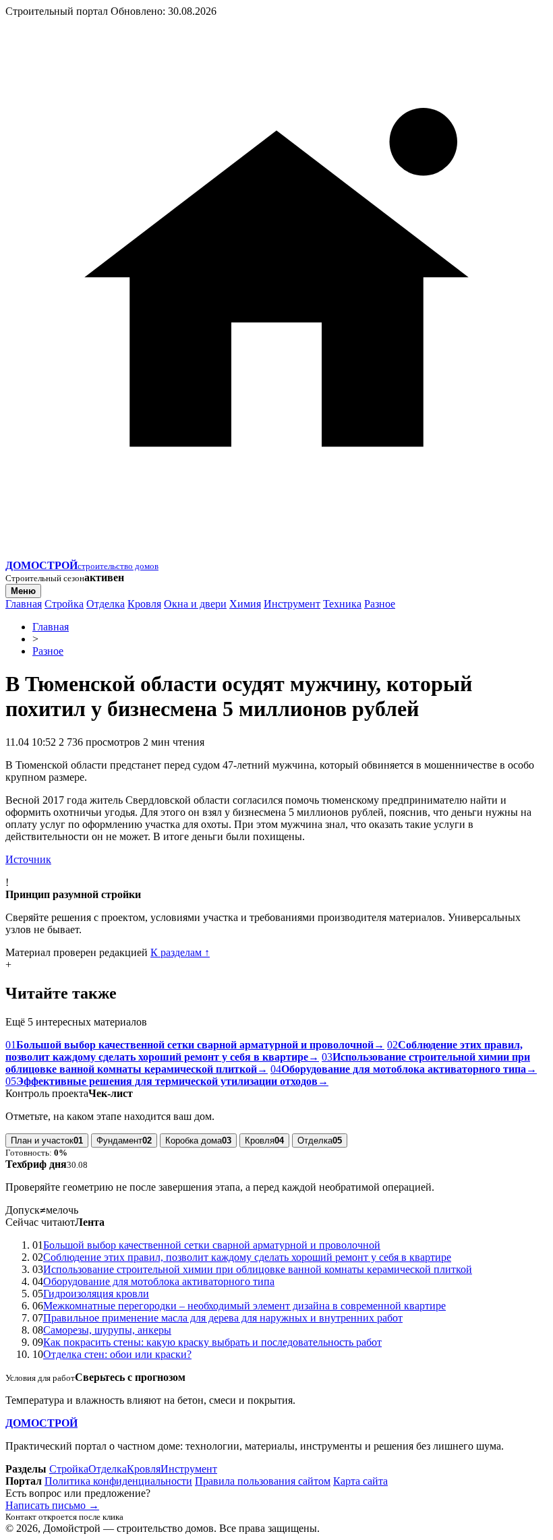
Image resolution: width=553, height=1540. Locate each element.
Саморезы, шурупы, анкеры (107, 1330)
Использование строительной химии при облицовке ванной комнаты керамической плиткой (257, 1269)
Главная (23, 604)
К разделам (180, 952)
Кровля (144, 604)
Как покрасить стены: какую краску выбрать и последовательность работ (212, 1342)
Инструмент (292, 604)
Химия (245, 604)
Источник (28, 859)
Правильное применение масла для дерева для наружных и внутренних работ (223, 1318)
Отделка (105, 604)
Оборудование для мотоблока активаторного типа (158, 1281)
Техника (342, 604)
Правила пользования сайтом (262, 1481)
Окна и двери (195, 604)
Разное (379, 604)
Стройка (64, 604)
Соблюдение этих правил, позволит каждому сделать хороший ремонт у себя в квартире (247, 1257)
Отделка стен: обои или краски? (117, 1354)
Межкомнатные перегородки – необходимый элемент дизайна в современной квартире (244, 1305)
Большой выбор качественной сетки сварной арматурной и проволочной (211, 1245)
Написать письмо (52, 1505)
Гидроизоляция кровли (96, 1293)
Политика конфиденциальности (118, 1481)
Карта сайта (360, 1481)
